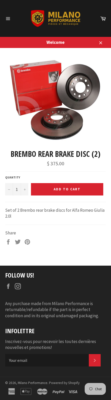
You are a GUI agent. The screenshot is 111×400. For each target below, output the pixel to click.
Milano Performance (32, 383)
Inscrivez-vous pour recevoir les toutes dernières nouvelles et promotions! (50, 344)
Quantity (12, 177)
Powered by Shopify (64, 383)
